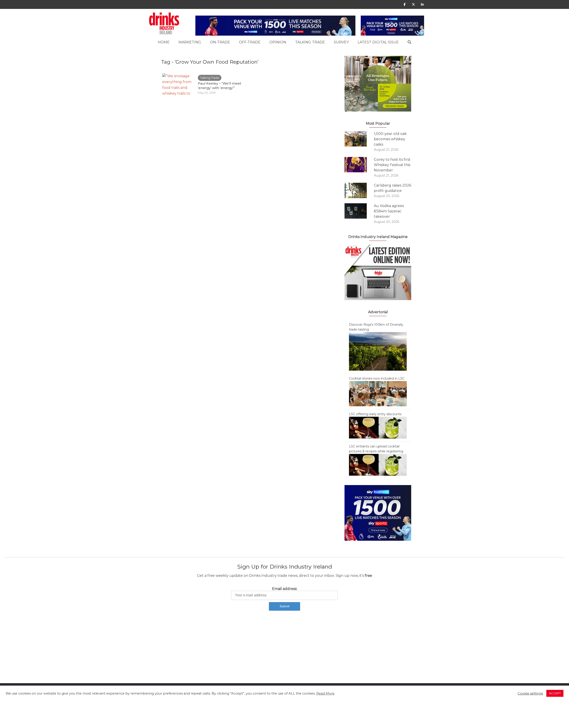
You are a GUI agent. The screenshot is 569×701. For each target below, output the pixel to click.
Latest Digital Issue (378, 42)
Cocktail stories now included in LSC (377, 378)
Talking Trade (310, 42)
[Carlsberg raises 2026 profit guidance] (359, 190)
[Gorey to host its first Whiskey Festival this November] (359, 164)
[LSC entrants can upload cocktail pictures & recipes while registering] (378, 465)
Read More (325, 693)
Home (164, 42)
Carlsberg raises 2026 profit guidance (392, 188)
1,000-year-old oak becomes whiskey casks (390, 139)
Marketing (189, 42)
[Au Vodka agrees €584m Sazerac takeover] (359, 211)
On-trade (220, 42)
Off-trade (249, 42)
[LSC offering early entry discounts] (378, 427)
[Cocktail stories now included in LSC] (378, 393)
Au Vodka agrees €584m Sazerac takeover (389, 211)
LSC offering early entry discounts (375, 414)
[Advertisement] (133, 652)
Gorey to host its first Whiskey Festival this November (392, 164)
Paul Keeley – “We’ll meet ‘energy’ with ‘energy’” (219, 85)
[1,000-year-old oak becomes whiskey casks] (359, 138)
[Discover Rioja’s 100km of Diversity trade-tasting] (378, 351)
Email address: (284, 589)
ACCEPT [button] (555, 693)
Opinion (277, 42)
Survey (341, 42)
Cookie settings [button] (530, 693)
